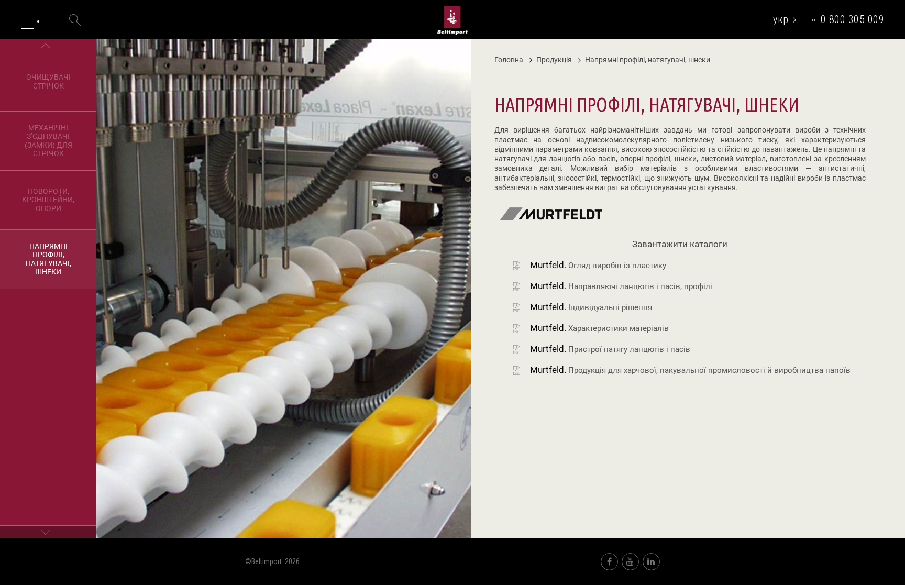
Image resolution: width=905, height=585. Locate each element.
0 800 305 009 (853, 19)
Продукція (554, 60)
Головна (508, 60)
